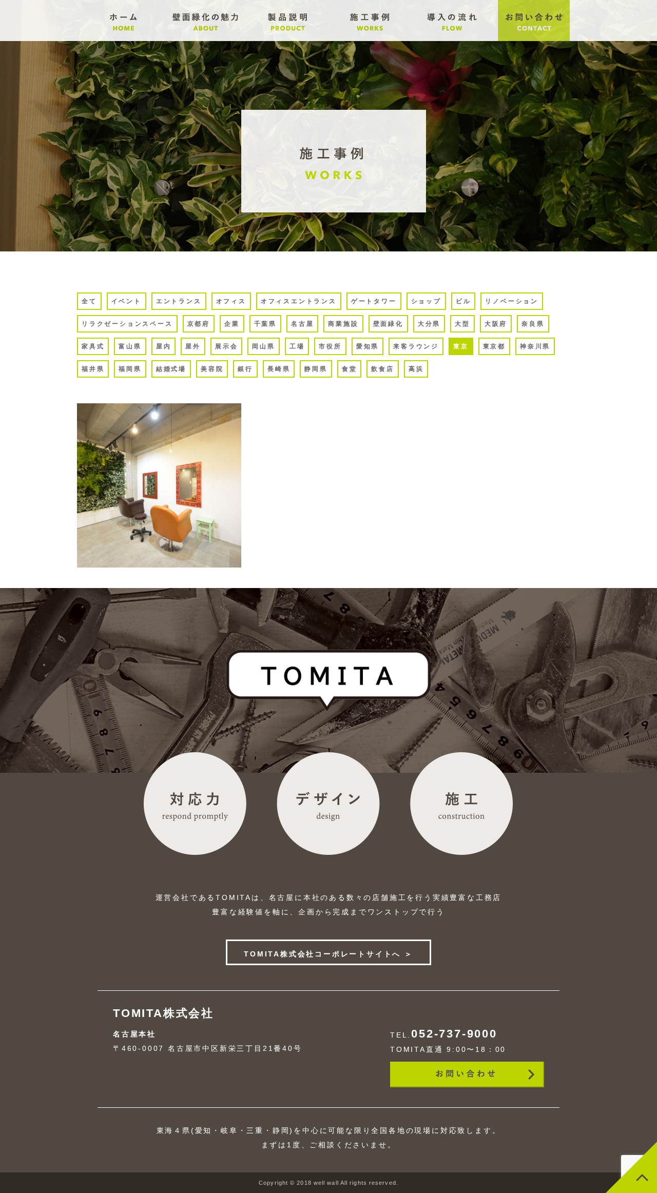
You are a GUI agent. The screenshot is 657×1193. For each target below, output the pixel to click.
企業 (232, 323)
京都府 (198, 323)
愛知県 (367, 346)
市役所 (330, 346)
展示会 (226, 346)
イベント (126, 301)
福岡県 (130, 369)
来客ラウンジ (416, 346)
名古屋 (302, 323)
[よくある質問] (369, 38)
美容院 (212, 369)
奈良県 (532, 323)
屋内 (163, 346)
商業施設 (343, 323)
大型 (462, 323)
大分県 (429, 323)
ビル (463, 301)
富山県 (130, 346)
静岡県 (315, 369)
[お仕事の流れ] (205, 38)
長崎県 (278, 369)
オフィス (231, 301)
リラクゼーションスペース (127, 323)
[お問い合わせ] (534, 38)
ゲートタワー (374, 301)
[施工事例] (287, 38)
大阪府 (496, 323)
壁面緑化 (388, 323)
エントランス (179, 301)
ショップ (426, 301)
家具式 (93, 346)
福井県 (93, 369)
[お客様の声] (452, 38)
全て (89, 301)
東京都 (494, 346)
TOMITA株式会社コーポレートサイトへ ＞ (328, 954)
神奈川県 (535, 346)
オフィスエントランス (299, 301)
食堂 (349, 369)
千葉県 (265, 323)
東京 (461, 346)
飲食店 (382, 369)
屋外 (193, 346)
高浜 (416, 369)
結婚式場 (171, 369)
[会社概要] (123, 38)
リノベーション (511, 301)
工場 (297, 346)
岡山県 (263, 346)
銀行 (245, 369)
